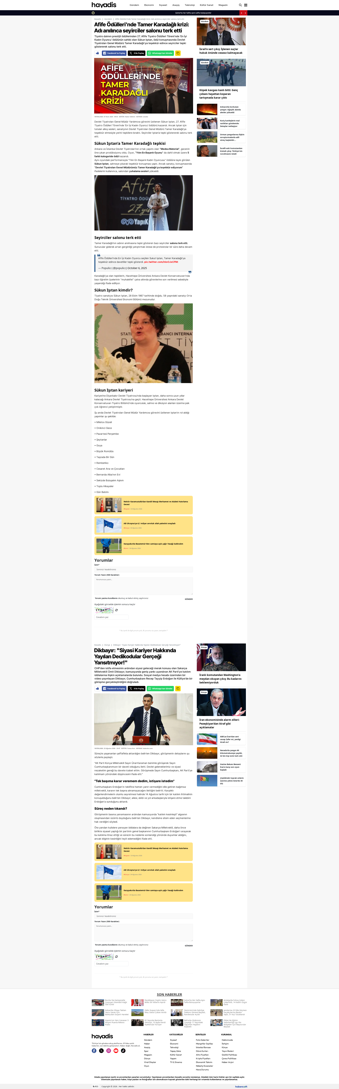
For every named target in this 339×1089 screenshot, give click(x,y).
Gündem (108, 19)
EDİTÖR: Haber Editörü (127, 117)
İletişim (225, 1043)
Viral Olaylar (150, 1062)
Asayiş (147, 1047)
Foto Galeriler (202, 1040)
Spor (146, 1051)
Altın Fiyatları (202, 1054)
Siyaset (173, 1040)
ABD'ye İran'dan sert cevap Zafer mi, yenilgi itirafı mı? (230, 739)
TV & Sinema (176, 1062)
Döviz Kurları (202, 1051)
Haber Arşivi (228, 1062)
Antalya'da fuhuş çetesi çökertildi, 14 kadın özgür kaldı (157, 13)
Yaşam (173, 1058)
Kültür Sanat (176, 1054)
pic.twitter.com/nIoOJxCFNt (161, 262)
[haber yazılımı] (241, 1086)
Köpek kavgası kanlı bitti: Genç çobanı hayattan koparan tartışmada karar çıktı (218, 93)
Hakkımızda (227, 1040)
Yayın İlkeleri (228, 1051)
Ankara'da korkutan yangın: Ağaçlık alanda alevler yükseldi (230, 110)
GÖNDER (189, 599)
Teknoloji (174, 1047)
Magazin (148, 1054)
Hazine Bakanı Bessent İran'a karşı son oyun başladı (230, 767)
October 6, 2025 (137, 268)
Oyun (146, 1066)
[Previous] (241, 12)
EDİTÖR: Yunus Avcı (128, 748)
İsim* (96, 565)
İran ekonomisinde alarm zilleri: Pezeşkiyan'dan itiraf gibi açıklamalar (219, 723)
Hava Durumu (202, 1069)
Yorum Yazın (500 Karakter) (106, 575)
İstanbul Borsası (203, 1047)
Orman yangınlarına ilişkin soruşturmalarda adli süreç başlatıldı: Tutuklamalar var (232, 137)
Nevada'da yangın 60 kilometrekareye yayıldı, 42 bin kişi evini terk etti (231, 753)
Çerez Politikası (229, 1058)
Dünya (107, 645)
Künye (225, 1047)
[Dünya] (221, 657)
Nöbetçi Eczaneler (204, 1066)
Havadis (97, 19)
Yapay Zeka (175, 1051)
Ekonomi (174, 1043)
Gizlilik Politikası (229, 1054)
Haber (147, 1043)
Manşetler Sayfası (204, 1043)
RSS (96, 1086)
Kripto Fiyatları (203, 1058)
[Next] (245, 12)
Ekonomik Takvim (204, 1062)
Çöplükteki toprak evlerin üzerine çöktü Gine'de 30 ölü (232, 781)
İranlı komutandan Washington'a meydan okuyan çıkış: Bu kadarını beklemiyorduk (220, 678)
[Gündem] (221, 31)
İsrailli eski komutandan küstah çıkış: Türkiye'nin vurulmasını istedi (231, 151)
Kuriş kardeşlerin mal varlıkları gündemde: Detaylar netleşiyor (230, 123)
